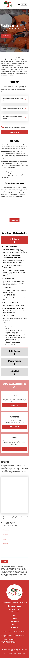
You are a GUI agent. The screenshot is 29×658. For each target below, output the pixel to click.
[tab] (14, 240)
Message (5, 543)
